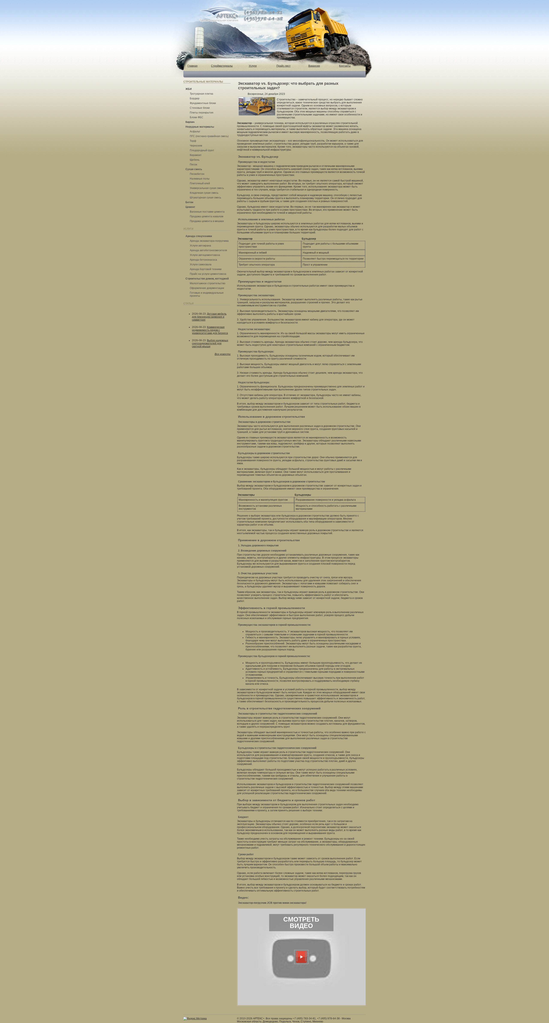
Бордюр (194, 98)
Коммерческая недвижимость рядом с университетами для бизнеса (210, 330)
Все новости (223, 354)
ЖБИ (189, 89)
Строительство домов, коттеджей (207, 278)
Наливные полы (200, 178)
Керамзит (196, 155)
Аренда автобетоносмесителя (208, 250)
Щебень (194, 159)
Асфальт (195, 131)
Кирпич (190, 122)
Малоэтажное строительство (207, 283)
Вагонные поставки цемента (207, 211)
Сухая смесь (194, 169)
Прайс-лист (283, 65)
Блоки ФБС (196, 117)
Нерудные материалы (200, 126)
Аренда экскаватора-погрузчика (209, 240)
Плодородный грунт (202, 150)
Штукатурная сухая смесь (205, 197)
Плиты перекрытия (201, 112)
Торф (193, 140)
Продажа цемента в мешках (207, 221)
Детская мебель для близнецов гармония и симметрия (209, 316)
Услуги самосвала (200, 264)
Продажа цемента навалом (206, 216)
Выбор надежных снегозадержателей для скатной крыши (210, 343)
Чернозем (196, 145)
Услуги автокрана (200, 245)
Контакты (345, 65)
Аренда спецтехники (199, 236)
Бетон (189, 202)
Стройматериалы (222, 65)
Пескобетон (197, 173)
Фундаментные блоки (203, 103)
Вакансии (314, 65)
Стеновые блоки (200, 107)
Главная (192, 65)
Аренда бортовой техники (206, 269)
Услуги (253, 65)
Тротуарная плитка (201, 93)
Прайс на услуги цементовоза (208, 273)
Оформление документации (207, 288)
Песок (193, 164)
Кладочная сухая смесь (204, 192)
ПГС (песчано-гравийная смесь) (209, 136)
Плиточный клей (200, 183)
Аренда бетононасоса (203, 259)
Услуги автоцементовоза (205, 255)
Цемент (190, 207)
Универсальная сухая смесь (207, 188)
